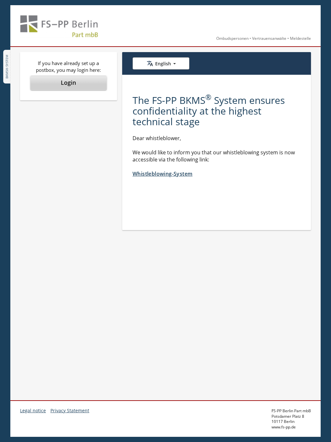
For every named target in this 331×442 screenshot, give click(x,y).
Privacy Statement (69, 410)
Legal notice (33, 410)
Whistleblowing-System (162, 173)
